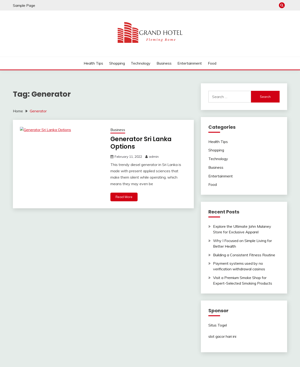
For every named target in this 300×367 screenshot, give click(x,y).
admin (154, 156)
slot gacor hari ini (222, 336)
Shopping (117, 63)
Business (164, 63)
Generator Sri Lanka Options (141, 143)
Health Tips (93, 63)
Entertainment (189, 63)
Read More (124, 197)
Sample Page (24, 5)
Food (212, 63)
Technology (140, 63)
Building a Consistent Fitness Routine (244, 255)
